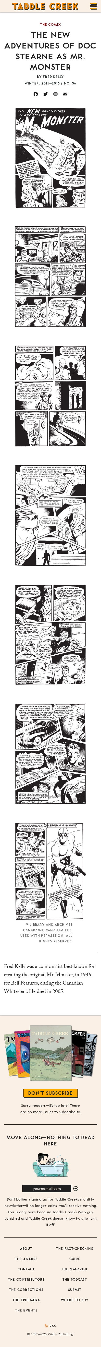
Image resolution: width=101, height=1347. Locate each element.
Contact (26, 1269)
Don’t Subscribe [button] (50, 1093)
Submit (75, 1289)
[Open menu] (93, 6)
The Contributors (26, 1279)
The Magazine (74, 1269)
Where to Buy (74, 1300)
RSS (52, 1326)
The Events (26, 1310)
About (26, 1248)
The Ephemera (26, 1300)
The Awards (26, 1259)
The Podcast (75, 1279)
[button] (76, 1189)
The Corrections (26, 1289)
